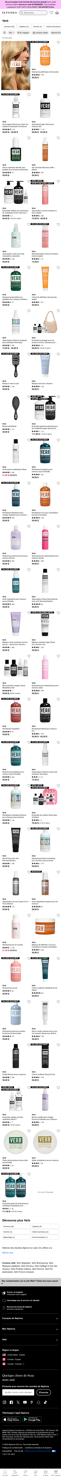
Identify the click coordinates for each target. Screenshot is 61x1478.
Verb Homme (38, 1268)
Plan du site (18, 1451)
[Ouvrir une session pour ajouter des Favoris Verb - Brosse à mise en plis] (28, 354)
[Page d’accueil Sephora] (9, 13)
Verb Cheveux (27, 1265)
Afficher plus (7, 1252)
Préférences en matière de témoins (37, 1451)
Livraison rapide (41, 32)
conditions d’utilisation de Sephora (38, 1447)
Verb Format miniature (24, 1271)
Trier (10, 32)
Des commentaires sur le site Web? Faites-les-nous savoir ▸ (30, 1282)
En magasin (24, 32)
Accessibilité (7, 1451)
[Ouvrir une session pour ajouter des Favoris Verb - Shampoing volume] (28, 958)
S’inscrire (43, 1392)
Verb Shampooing (40, 1262)
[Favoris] (51, 13)
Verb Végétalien (24, 1262)
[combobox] (33, 12)
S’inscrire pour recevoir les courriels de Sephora (25, 1386)
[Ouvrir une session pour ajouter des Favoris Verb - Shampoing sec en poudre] (28, 915)
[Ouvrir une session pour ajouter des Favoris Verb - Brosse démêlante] (28, 397)
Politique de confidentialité (12, 1447)
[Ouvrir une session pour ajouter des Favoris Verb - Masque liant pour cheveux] (58, 354)
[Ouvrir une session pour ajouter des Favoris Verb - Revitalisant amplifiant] (28, 699)
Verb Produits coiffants (21, 1268)
